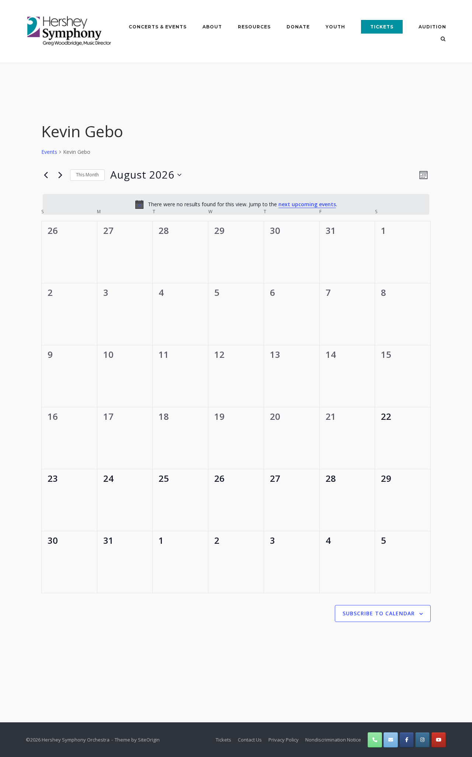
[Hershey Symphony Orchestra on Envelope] (391, 739)
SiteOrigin (149, 739)
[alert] (236, 204)
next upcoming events (307, 204)
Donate (298, 27)
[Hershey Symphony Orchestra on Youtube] (438, 739)
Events (49, 151)
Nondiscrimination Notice (333, 739)
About (212, 27)
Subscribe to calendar (379, 613)
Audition (432, 27)
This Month (87, 175)
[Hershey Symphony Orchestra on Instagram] (422, 739)
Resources (254, 27)
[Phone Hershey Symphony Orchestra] (375, 739)
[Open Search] (443, 39)
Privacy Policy (283, 739)
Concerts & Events (158, 27)
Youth (335, 27)
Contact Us (250, 739)
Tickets (381, 27)
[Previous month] (45, 174)
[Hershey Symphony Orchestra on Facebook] (406, 739)
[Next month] (60, 174)
